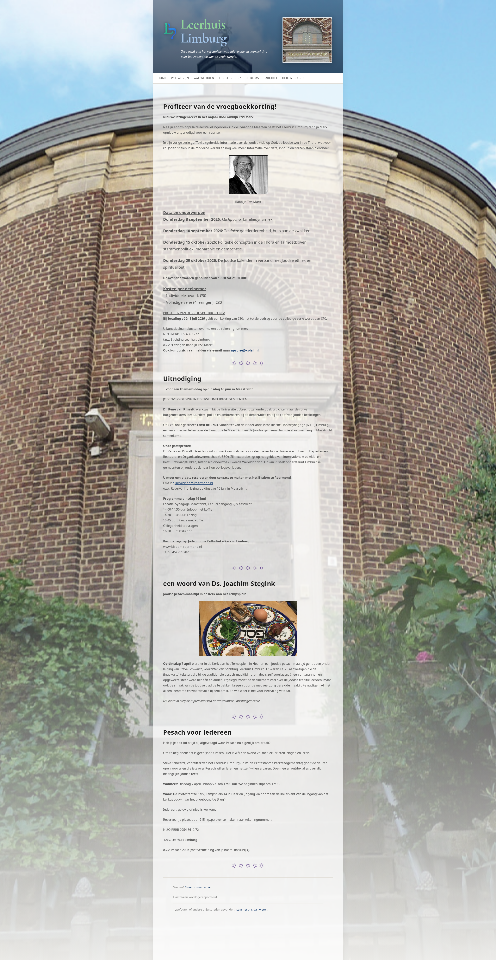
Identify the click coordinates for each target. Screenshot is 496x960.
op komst (253, 78)
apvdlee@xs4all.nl (245, 350)
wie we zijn (180, 78)
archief (271, 78)
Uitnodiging (182, 379)
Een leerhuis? (230, 78)
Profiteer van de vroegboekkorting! (219, 106)
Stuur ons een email (198, 887)
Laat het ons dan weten (251, 909)
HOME (162, 78)
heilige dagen (293, 78)
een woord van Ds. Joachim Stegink (219, 583)
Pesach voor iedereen (197, 732)
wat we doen (204, 78)
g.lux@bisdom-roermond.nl (193, 483)
